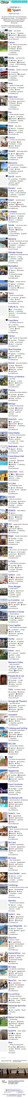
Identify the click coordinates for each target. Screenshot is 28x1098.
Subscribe (20, 1092)
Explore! (24, 1)
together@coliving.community (15, 1094)
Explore (14, 13)
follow (13, 1090)
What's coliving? (16, 1)
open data (19, 1095)
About (24, 1094)
